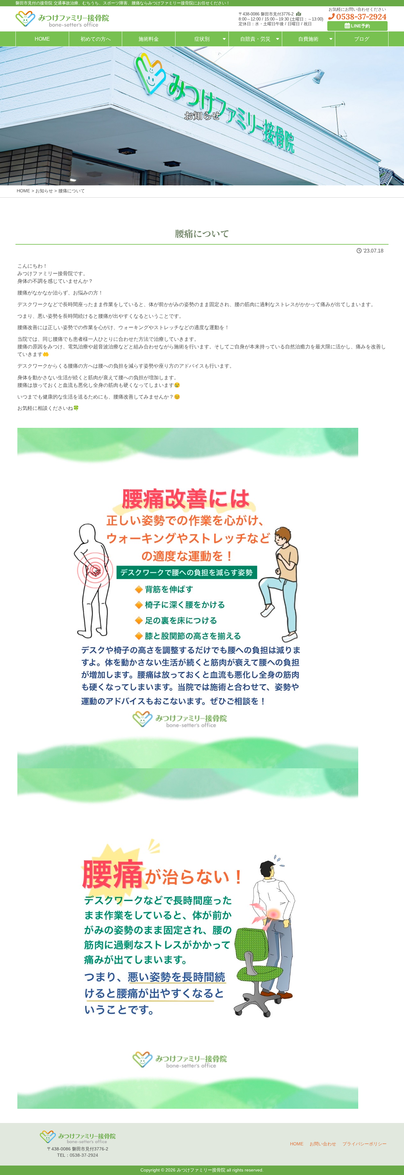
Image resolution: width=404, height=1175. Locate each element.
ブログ (361, 39)
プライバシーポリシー (364, 1143)
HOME (42, 39)
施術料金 (149, 39)
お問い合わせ (323, 1143)
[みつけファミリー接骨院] (62, 19)
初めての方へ (95, 39)
